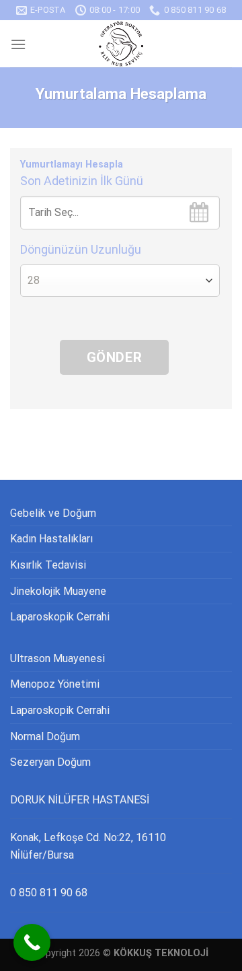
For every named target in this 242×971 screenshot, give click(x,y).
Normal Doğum (45, 736)
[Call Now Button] (31, 942)
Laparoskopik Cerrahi (60, 616)
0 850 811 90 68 (48, 892)
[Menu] (18, 44)
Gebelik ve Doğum (53, 513)
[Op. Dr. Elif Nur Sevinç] (121, 43)
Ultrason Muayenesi (57, 658)
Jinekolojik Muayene (58, 591)
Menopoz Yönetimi (54, 684)
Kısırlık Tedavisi (48, 565)
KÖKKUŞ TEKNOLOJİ (161, 953)
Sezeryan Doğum (50, 762)
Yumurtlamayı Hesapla (71, 164)
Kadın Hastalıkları (51, 538)
